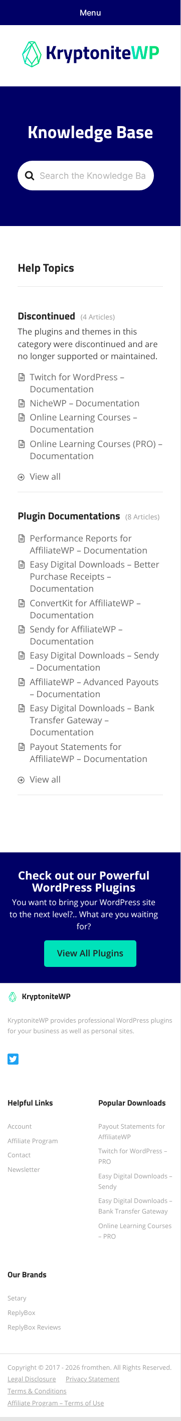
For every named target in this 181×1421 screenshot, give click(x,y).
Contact (19, 1154)
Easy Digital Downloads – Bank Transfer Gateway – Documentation (92, 720)
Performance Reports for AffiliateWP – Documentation (88, 544)
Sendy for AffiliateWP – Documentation (76, 635)
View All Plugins (90, 953)
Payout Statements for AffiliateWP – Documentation (88, 753)
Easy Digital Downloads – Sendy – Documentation (94, 661)
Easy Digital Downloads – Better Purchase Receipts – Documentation (94, 577)
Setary (17, 1297)
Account (20, 1126)
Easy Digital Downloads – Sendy (135, 1181)
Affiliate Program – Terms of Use (56, 1402)
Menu (90, 13)
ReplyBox (21, 1312)
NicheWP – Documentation (84, 403)
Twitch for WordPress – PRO (132, 1156)
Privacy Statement (92, 1378)
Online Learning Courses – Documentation (83, 423)
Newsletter (24, 1169)
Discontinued (46, 315)
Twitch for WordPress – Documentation (77, 383)
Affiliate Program (33, 1140)
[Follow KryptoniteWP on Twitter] (13, 1059)
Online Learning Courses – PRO (134, 1231)
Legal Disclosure (32, 1378)
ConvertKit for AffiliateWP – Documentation (85, 609)
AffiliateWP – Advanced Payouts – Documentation (94, 688)
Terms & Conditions (37, 1390)
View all (45, 477)
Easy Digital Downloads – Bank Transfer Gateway (135, 1206)
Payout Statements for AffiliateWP (131, 1131)
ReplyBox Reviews (34, 1327)
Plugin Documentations (69, 515)
